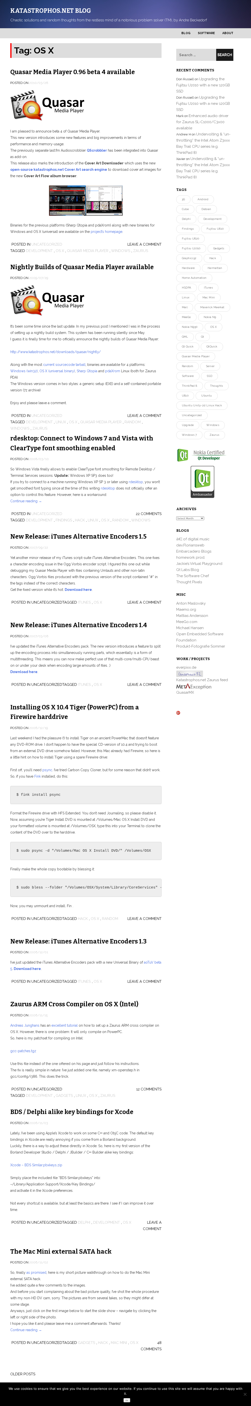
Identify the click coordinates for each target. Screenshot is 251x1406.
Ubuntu (206, 395)
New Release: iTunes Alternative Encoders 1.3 (78, 941)
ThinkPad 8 (189, 385)
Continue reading (26, 501)
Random (133, 422)
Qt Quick (188, 346)
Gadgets (64, 1095)
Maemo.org (186, 609)
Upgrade (188, 425)
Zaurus (140, 251)
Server (210, 366)
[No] (244, 1394)
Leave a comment (144, 244)
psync (47, 770)
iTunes (84, 602)
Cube (185, 209)
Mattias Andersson (192, 615)
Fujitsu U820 (190, 238)
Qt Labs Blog (187, 570)
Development (39, 251)
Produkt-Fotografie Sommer (200, 646)
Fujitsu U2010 (191, 248)
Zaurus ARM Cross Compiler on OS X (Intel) (74, 1004)
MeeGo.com (186, 622)
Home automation (194, 277)
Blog (185, 33)
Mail (185, 307)
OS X (60, 251)
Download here (78, 590)
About (227, 33)
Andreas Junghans (24, 1025)
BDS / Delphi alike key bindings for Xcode (71, 1112)
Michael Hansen (190, 628)
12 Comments (149, 1089)
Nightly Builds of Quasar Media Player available (82, 267)
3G (183, 199)
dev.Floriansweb (190, 545)
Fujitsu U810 (215, 228)
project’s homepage (106, 232)
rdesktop (136, 482)
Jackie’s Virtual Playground (199, 563)
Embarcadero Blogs (193, 551)
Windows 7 (189, 435)
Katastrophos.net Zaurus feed (202, 680)
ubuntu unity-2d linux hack (202, 405)
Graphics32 (189, 258)
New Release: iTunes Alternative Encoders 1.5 (78, 536)
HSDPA (186, 287)
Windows (120, 251)
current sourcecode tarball (64, 365)
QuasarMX (185, 692)
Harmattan (215, 268)
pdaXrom (112, 371)
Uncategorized (46, 244)
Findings (64, 520)
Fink (37, 776)
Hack (80, 520)
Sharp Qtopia (87, 371)
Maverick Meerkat (212, 307)
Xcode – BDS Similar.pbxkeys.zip (36, 1165)
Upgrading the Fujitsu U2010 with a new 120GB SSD (203, 85)
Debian (206, 209)
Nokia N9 (210, 317)
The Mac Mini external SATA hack (61, 1251)
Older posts (22, 1374)
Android (203, 199)
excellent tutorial (64, 1025)
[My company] (193, 686)
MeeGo (186, 317)
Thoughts (216, 385)
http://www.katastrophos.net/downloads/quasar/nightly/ (55, 352)
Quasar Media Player (87, 251)
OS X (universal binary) (57, 371)
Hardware (188, 268)
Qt (202, 336)
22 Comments (149, 514)
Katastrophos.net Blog (50, 10)
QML (185, 336)
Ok (127, 1400)
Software (206, 33)
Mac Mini (119, 1342)
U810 (185, 395)
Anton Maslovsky (191, 603)
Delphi (84, 1222)
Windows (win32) (24, 371)
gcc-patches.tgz (23, 1051)
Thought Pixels (189, 582)
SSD (209, 376)
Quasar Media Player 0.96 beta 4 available (72, 72)
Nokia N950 (190, 327)
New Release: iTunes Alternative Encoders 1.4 (78, 625)
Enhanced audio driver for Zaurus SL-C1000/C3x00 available (202, 122)
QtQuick (211, 346)
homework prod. (190, 557)
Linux (61, 422)
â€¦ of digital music (193, 539)
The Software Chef (192, 576)
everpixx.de (186, 667)
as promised (36, 1272)
